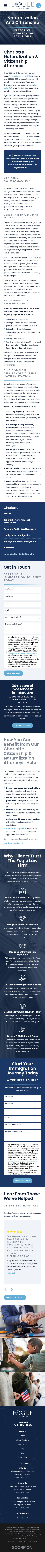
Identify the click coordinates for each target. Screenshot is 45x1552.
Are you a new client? (13, 617)
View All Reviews (15, 1297)
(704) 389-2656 (19, 155)
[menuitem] (22, 514)
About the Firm (22, 726)
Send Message (13, 673)
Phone (7, 603)
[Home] (21, 6)
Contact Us (22, 1457)
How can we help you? (13, 624)
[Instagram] (27, 1518)
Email (7, 610)
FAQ (22, 1449)
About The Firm (22, 1440)
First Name (9, 589)
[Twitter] (22, 1518)
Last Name (9, 596)
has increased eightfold (22, 76)
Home (22, 1436)
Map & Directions (22, 1478)
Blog (22, 1453)
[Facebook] (18, 1518)
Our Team (22, 1444)
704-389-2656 (22, 1425)
